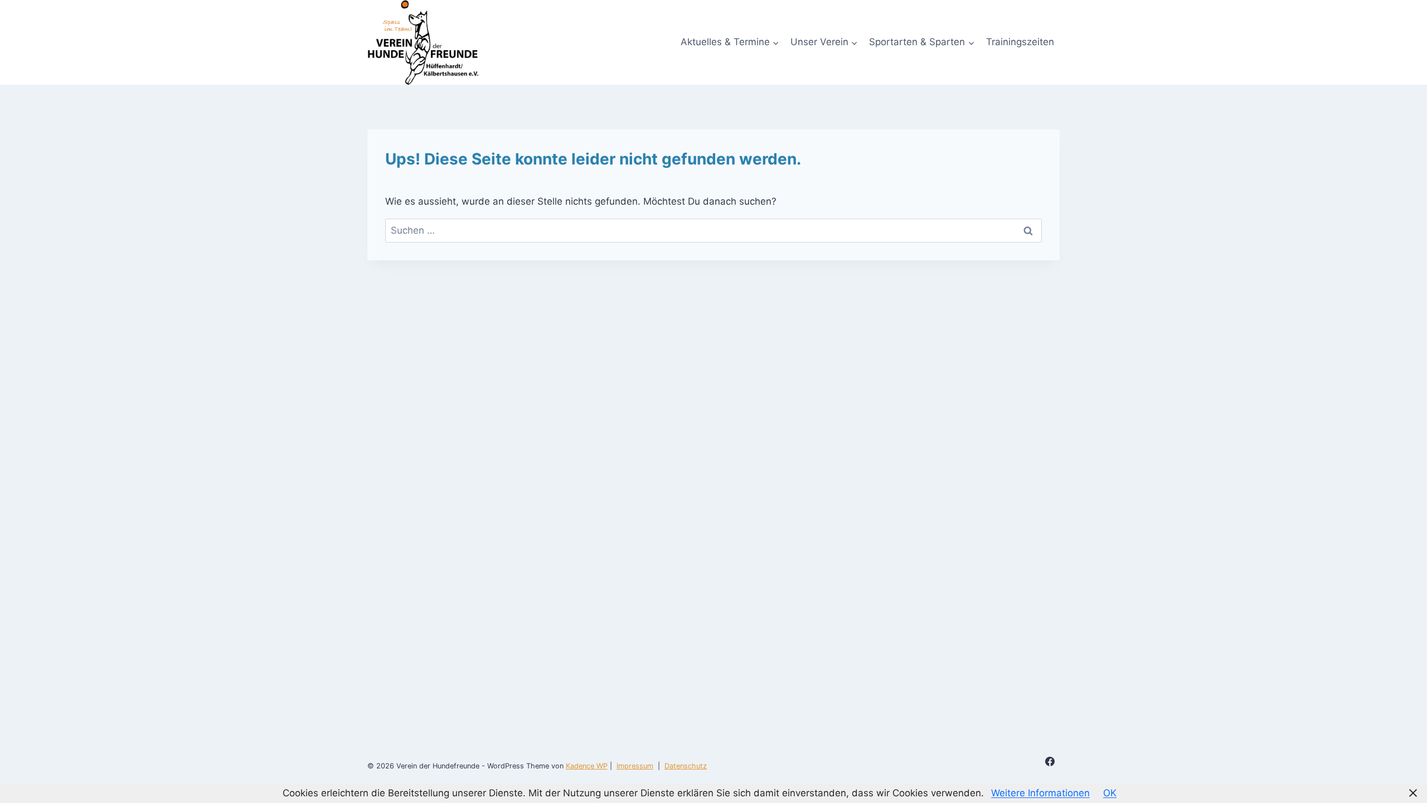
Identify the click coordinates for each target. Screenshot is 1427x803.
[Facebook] (1050, 761)
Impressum (635, 766)
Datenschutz (685, 766)
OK (1110, 793)
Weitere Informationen (1040, 793)
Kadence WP (587, 766)
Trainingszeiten (1020, 41)
